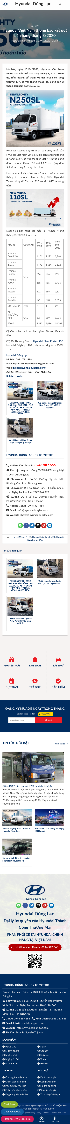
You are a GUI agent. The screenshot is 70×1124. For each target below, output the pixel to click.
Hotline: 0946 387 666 (17, 1119)
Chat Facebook (12, 1111)
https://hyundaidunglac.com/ (29, 368)
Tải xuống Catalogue (50, 1094)
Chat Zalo (9, 1104)
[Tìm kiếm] (60, 4)
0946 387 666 (45, 465)
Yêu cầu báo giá (48, 1090)
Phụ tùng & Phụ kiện (15, 1086)
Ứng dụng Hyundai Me (16, 1094)
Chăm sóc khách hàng (16, 1090)
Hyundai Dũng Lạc (33, 4)
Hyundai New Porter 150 (48, 341)
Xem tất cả (60, 744)
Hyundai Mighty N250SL (43, 537)
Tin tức (35, 26)
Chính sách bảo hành (16, 1082)
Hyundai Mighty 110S (21, 537)
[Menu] (66, 4)
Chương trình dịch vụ (16, 1077)
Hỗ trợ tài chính (48, 1086)
